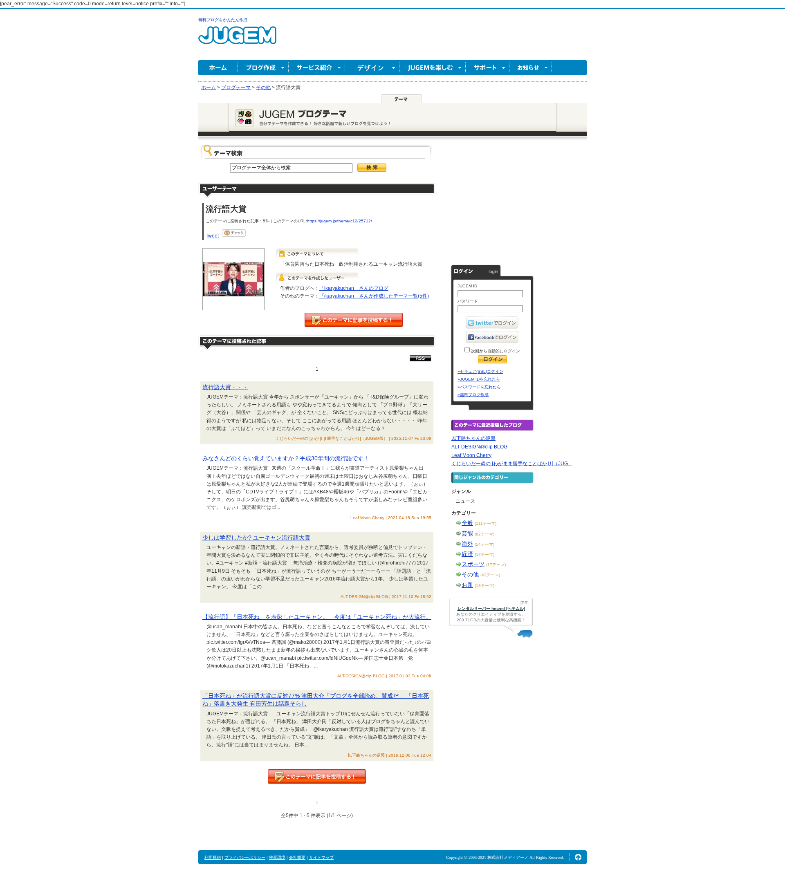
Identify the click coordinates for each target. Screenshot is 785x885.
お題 (467, 585)
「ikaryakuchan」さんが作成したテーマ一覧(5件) (374, 296)
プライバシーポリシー (244, 857)
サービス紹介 (317, 67)
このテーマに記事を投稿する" (317, 776)
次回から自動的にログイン (495, 351)
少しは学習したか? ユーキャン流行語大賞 (256, 537)
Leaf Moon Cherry (471, 455)
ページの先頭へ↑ (578, 857)
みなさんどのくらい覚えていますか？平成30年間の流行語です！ (285, 458)
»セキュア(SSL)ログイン (480, 371)
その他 (470, 574)
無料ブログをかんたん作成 (222, 20)
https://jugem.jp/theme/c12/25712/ (339, 221)
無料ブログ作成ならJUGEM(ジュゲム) (237, 40)
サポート (487, 67)
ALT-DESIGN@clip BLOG (479, 447)
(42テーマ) (490, 575)
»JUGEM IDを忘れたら (479, 379)
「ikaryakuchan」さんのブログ (353, 288)
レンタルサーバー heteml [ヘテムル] (491, 608)
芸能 (467, 533)
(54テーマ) (484, 544)
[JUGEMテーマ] (401, 98)
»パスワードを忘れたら (479, 387)
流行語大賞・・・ (225, 387)
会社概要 (297, 857)
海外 (467, 543)
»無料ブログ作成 (473, 394)
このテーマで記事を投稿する (354, 320)
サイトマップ (321, 857)
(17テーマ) (496, 564)
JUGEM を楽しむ (432, 67)
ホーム (218, 67)
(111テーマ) (485, 523)
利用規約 (212, 857)
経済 (467, 554)
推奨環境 (277, 857)
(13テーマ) (484, 585)
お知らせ (530, 67)
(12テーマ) (484, 554)
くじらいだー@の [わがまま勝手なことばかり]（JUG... (511, 463)
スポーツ (473, 564)
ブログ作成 (263, 67)
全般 (467, 523)
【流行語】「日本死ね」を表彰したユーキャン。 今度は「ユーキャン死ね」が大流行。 (316, 617)
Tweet (212, 236)
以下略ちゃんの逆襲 (473, 438)
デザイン (372, 67)
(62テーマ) (484, 534)
